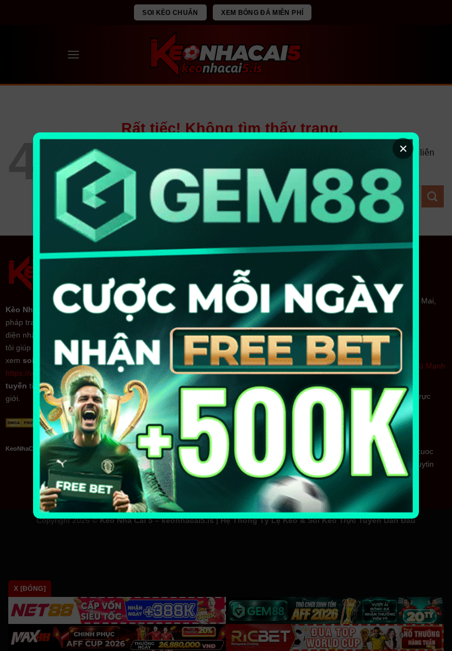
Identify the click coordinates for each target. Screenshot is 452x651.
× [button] (403, 148)
